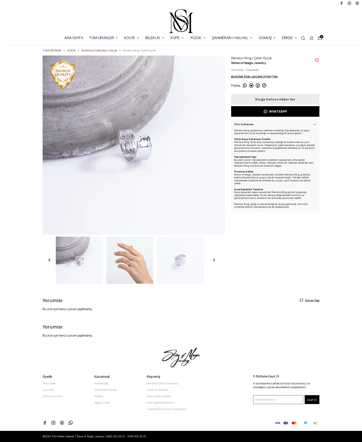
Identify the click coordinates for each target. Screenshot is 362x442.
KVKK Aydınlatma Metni (160, 402)
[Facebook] (45, 423)
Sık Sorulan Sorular (105, 390)
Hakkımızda (101, 383)
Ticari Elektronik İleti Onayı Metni (166, 409)
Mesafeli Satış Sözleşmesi (162, 383)
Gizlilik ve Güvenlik (157, 390)
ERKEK (287, 37)
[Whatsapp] (71, 423)
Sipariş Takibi (102, 402)
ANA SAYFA (73, 37)
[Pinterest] (62, 423)
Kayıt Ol (312, 400)
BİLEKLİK (152, 37)
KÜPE (175, 37)
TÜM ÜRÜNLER (101, 37)
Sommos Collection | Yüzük (99, 50)
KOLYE (129, 37)
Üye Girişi (48, 390)
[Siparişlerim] (311, 38)
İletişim (98, 396)
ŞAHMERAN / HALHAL (230, 37)
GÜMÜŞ (265, 37)
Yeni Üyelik (49, 383)
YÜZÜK (196, 37)
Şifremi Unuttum (52, 396)
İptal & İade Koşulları (158, 396)
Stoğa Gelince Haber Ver (275, 99)
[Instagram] (53, 423)
